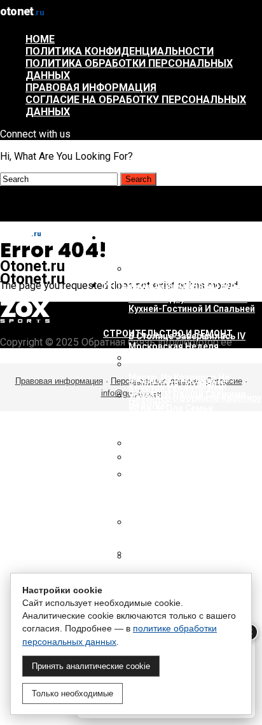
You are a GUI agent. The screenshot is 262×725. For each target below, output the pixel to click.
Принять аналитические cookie (91, 666)
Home (40, 39)
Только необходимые (72, 693)
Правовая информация (90, 87)
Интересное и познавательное (179, 286)
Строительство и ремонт (168, 333)
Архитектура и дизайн (159, 238)
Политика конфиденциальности (119, 51)
